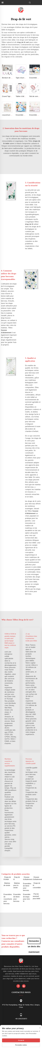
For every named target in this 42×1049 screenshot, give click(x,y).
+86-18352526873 (21, 1019)
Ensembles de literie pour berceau (27, 887)
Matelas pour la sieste (16, 885)
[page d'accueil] (21, 10)
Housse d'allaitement (27, 878)
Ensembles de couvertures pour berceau (7, 899)
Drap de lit (16, 878)
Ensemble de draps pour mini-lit (26, 898)
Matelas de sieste (7, 884)
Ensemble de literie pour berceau (17, 898)
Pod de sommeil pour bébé (36, 896)
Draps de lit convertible (37, 885)
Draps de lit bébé (7, 878)
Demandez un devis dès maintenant (34, 942)
